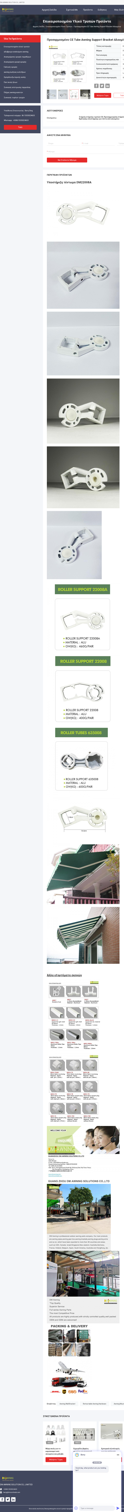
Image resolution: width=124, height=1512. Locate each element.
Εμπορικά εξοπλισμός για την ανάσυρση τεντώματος (110, 1451)
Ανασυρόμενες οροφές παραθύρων (17, 57)
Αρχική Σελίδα (38, 27)
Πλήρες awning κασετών (13, 92)
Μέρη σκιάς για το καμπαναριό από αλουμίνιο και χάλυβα (54, 1451)
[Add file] (76, 1508)
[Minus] (117, 1454)
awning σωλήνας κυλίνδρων (15, 72)
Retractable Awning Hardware (94, 1404)
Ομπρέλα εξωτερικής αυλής (15, 77)
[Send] (118, 1508)
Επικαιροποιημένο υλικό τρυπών (59, 27)
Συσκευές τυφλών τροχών (14, 98)
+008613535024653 (21, 120)
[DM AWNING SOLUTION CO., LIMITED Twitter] (102, 86)
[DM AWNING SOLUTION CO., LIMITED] (8, 10)
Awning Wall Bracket (67, 1404)
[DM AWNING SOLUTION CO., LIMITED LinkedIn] (107, 86)
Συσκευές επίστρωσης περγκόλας (17, 87)
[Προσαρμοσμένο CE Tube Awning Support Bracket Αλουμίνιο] (68, 66)
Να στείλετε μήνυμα (67, 160)
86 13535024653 (28, 115)
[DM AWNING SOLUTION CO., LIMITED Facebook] (96, 86)
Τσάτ (20, 127)
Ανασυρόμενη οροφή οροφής (15, 62)
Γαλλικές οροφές (10, 67)
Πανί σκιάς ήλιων (10, 82)
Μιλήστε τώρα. (103, 95)
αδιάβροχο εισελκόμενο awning (16, 52)
